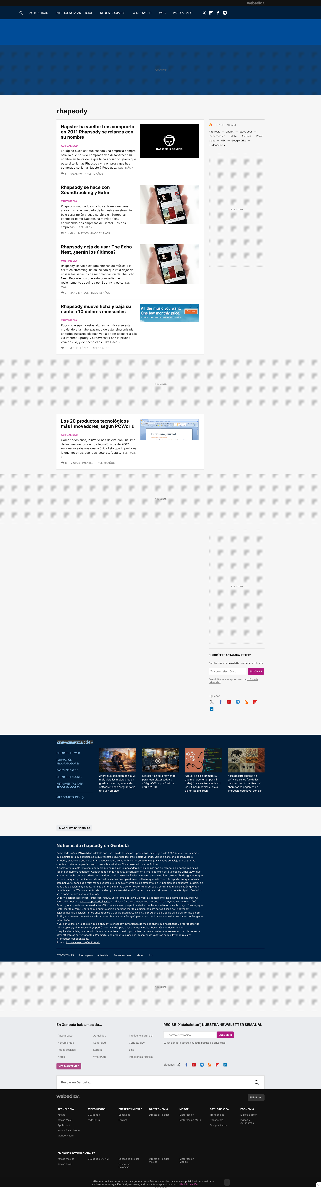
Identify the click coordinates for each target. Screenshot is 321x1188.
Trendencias (217, 1114)
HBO (223, 140)
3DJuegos (94, 1114)
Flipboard (211, 13)
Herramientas (66, 1042)
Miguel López (79, 347)
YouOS (106, 897)
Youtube (229, 701)
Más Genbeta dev (68, 797)
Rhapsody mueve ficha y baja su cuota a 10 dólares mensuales (96, 309)
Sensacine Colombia (124, 1165)
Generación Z (217, 136)
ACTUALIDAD (38, 13)
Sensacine (124, 1114)
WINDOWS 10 (142, 13)
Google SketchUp (123, 912)
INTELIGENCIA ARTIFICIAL (74, 13)
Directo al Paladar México (159, 1160)
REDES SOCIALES (112, 13)
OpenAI (230, 131)
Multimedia (69, 201)
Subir (253, 1097)
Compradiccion (218, 1125)
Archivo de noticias (76, 828)
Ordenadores (217, 144)
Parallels (193, 882)
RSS (246, 701)
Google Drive (239, 140)
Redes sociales (122, 955)
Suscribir (256, 671)
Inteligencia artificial (141, 1035)
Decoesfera (216, 1119)
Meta (233, 136)
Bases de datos (67, 770)
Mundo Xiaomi (66, 1135)
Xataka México (66, 1158)
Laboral (140, 955)
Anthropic (214, 131)
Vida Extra (94, 1119)
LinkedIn (212, 708)
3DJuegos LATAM (98, 1158)
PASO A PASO (182, 13)
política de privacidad (213, 1042)
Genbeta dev (74, 742)
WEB (162, 13)
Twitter (204, 13)
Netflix (62, 1056)
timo (150, 955)
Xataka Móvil (65, 1119)
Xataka (61, 1114)
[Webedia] (256, 3)
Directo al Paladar (159, 1114)
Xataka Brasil (65, 1164)
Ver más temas (69, 1066)
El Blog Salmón (248, 1114)
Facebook (218, 13)
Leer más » (125, 167)
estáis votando (144, 856)
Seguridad (99, 1042)
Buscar (257, 1082)
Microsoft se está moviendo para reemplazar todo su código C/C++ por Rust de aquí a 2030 (159, 781)
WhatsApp (99, 1056)
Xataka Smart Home (69, 1130)
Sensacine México (129, 1158)
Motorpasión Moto (190, 1119)
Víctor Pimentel (82, 462)
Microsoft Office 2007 (182, 871)
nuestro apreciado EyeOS (95, 901)
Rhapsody (118, 923)
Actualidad (69, 145)
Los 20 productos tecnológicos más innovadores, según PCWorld (97, 423)
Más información (188, 1184)
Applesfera (64, 1125)
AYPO (115, 927)
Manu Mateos (79, 233)
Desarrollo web (68, 753)
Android (246, 136)
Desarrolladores (69, 776)
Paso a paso (86, 955)
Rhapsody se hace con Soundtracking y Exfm (85, 190)
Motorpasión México (186, 1160)
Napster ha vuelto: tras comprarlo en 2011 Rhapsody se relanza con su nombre (97, 132)
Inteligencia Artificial (141, 1056)
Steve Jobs (245, 131)
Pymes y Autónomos (247, 1121)
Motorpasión (186, 1114)
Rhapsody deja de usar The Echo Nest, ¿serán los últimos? (96, 249)
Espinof (123, 1119)
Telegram (225, 13)
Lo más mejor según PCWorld (83, 942)
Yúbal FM (75, 173)
